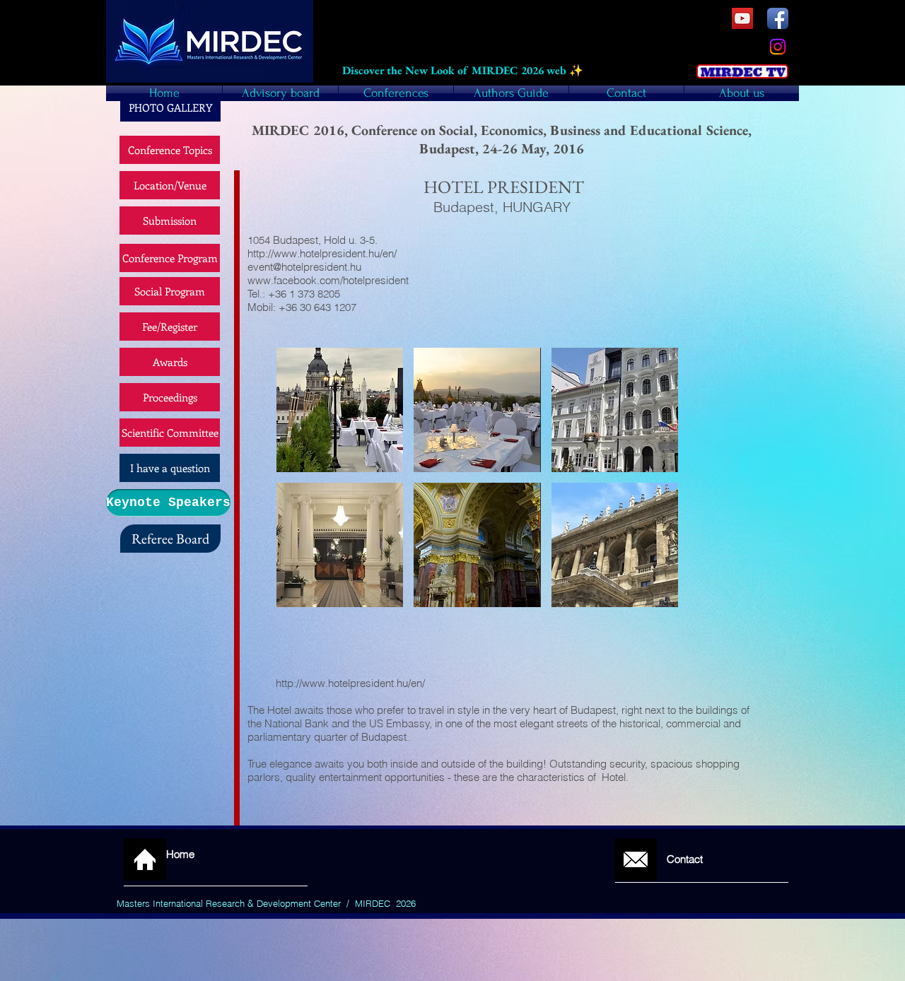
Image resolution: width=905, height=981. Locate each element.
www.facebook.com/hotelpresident (328, 280)
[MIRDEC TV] (742, 18)
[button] (339, 410)
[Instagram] (777, 46)
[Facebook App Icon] (777, 18)
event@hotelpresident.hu (304, 267)
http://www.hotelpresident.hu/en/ (350, 683)
